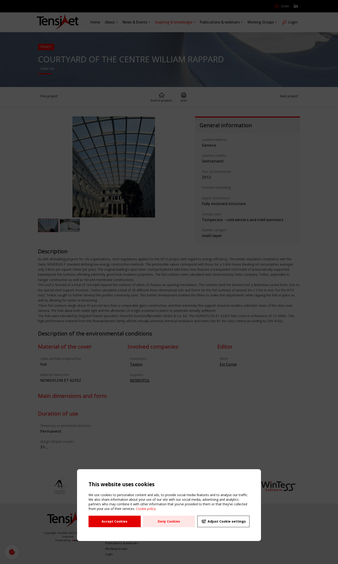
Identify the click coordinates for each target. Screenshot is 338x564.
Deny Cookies (169, 521)
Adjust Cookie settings (227, 521)
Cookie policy (146, 508)
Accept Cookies (114, 521)
